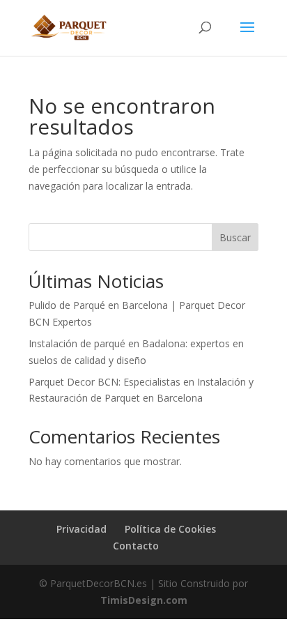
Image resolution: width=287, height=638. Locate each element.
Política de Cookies (170, 529)
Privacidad (81, 529)
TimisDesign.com (143, 600)
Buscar (235, 237)
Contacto (136, 545)
